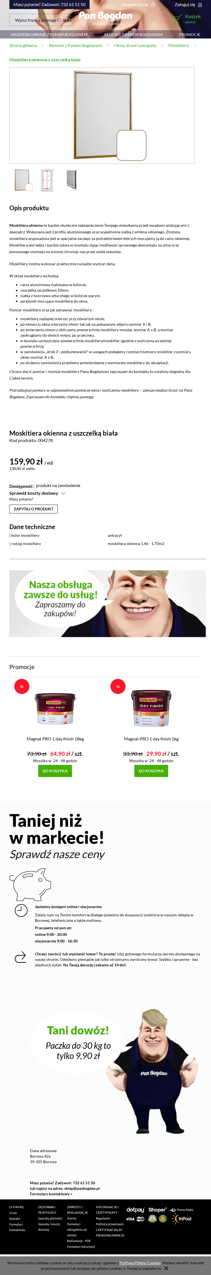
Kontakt (14, 1218)
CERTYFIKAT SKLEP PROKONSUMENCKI (110, 1232)
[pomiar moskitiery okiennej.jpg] (47, 180)
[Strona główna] (105, 18)
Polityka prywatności (110, 1224)
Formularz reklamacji (81, 1246)
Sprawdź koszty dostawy (33, 493)
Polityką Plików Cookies (140, 1262)
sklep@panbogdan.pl (82, 1188)
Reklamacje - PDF (79, 1241)
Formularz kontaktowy (17, 1227)
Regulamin (103, 1218)
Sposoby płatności (50, 1218)
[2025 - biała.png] (22, 180)
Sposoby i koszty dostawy (49, 1226)
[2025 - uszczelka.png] (72, 180)
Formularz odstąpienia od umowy (77, 1229)
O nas (13, 1213)
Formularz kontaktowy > (51, 1193)
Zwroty (72, 1218)
